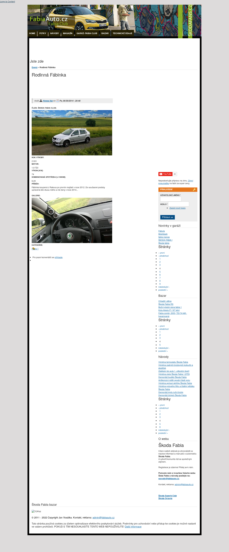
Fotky (42, 33)
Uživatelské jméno (170, 195)
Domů (34, 67)
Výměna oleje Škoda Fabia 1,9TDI (174, 374)
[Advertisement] (90, 45)
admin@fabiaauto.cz (184, 484)
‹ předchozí (163, 255)
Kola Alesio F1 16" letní (169, 310)
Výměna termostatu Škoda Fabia (173, 362)
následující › (163, 286)
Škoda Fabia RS (165, 304)
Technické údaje (122, 33)
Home (32, 33)
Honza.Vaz (48, 100)
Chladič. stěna (164, 301)
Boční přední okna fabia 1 (170, 307)
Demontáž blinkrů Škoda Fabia (172, 395)
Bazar (105, 33)
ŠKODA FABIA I (165, 239)
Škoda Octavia (165, 498)
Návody (54, 33)
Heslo (164, 204)
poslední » (163, 289)
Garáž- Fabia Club (87, 33)
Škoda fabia (163, 243)
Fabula (161, 230)
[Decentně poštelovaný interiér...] (72, 242)
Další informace (133, 526)
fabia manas (164, 236)
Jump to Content (7, 1)
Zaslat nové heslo (177, 207)
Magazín (67, 33)
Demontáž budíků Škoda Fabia (172, 377)
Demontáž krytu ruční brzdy (170, 392)
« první (161, 252)
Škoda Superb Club (167, 495)
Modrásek (162, 233)
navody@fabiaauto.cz (168, 478)
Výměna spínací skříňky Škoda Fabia (175, 383)
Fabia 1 (35, 248)
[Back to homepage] (114, 37)
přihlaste (59, 257)
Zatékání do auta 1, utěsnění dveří (173, 371)
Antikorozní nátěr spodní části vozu (174, 380)
